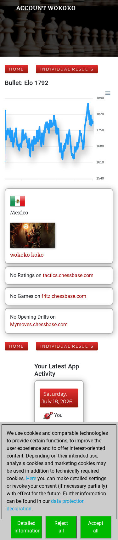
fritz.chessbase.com (64, 296)
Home (16, 69)
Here (31, 478)
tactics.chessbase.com (68, 275)
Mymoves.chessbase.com (39, 324)
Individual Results (66, 69)
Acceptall (95, 527)
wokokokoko (27, 255)
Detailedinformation (27, 527)
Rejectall (61, 527)
